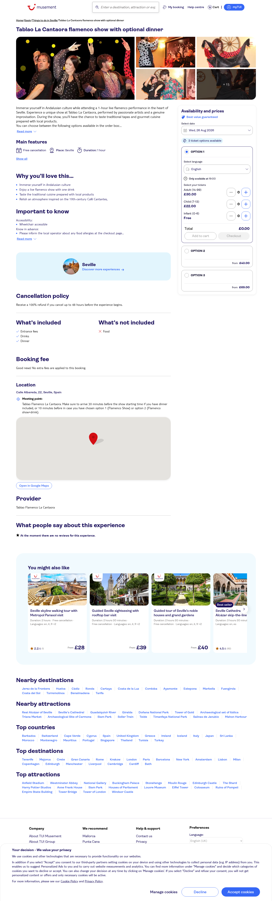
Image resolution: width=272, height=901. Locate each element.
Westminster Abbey (64, 783)
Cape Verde (72, 736)
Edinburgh (53, 764)
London (132, 759)
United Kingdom (128, 736)
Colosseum (201, 787)
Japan (209, 736)
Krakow (115, 759)
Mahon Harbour (236, 717)
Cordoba (151, 688)
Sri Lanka (226, 736)
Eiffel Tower (180, 787)
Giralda (127, 712)
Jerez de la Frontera (36, 688)
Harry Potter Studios (36, 787)
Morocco (28, 740)
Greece (150, 736)
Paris (146, 759)
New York (182, 759)
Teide (143, 717)
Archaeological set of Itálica (219, 712)
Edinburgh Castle (205, 783)
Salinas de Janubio (206, 717)
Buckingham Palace (125, 783)
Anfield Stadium (33, 783)
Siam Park (105, 717)
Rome (100, 759)
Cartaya (106, 688)
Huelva (61, 688)
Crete (61, 759)
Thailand (126, 740)
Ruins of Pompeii (227, 787)
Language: (196, 834)
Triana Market (32, 717)
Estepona (190, 688)
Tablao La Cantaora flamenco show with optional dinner (91, 20)
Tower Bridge (67, 792)
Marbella (209, 688)
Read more (24, 131)
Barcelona (163, 759)
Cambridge (115, 764)
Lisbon (222, 759)
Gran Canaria (80, 759)
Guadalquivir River (103, 712)
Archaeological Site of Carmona (69, 717)
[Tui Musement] (45, 7)
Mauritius (69, 740)
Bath (148, 764)
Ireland (166, 736)
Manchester (74, 764)
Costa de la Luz (128, 688)
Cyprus (92, 736)
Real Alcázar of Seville (37, 712)
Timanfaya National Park (170, 717)
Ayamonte (170, 688)
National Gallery (95, 783)
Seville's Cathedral (71, 712)
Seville (89, 264)
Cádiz (75, 688)
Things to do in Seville (44, 20)
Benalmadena (80, 693)
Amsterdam (203, 759)
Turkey (159, 740)
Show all (21, 158)
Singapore (107, 740)
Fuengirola (228, 688)
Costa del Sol (31, 693)
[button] (217, 151)
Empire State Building (37, 792)
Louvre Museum (155, 787)
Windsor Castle (122, 792)
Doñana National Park (154, 712)
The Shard (230, 783)
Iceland (182, 736)
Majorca (45, 759)
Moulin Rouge (177, 783)
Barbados (29, 736)
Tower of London (94, 792)
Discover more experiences (101, 269)
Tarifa (100, 693)
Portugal (88, 740)
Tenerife (27, 759)
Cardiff (134, 764)
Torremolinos (55, 693)
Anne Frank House (69, 787)
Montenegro (48, 740)
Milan (237, 759)
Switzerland (50, 736)
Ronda (89, 688)
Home (19, 20)
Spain (27, 20)
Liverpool (95, 764)
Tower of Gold (184, 712)
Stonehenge (153, 783)
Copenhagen (30, 764)
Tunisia (143, 740)
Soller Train (125, 717)
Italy (196, 736)
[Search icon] (97, 7)
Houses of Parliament (123, 787)
